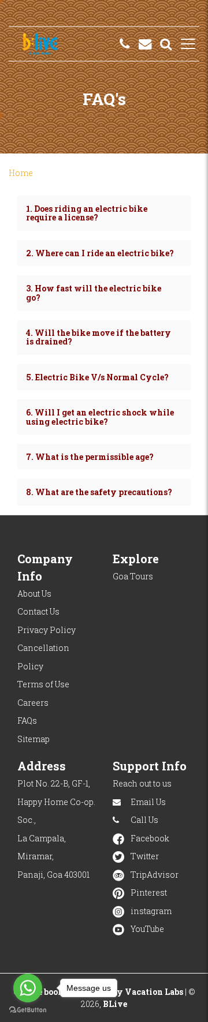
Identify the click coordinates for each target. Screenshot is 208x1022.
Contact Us (38, 611)
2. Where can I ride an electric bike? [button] (100, 253)
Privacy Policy (46, 629)
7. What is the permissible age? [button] (90, 456)
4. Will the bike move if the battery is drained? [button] (98, 337)
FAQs (27, 720)
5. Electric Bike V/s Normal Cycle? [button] (97, 377)
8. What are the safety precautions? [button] (99, 491)
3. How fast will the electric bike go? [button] (93, 292)
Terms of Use (43, 684)
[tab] (104, 213)
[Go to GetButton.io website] (27, 1010)
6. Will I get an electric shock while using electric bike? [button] (100, 416)
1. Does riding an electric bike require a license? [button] (86, 213)
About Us (34, 593)
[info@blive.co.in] (145, 44)
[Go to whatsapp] (27, 988)
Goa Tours (133, 576)
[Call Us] (125, 44)
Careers (33, 702)
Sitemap (33, 738)
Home (21, 172)
